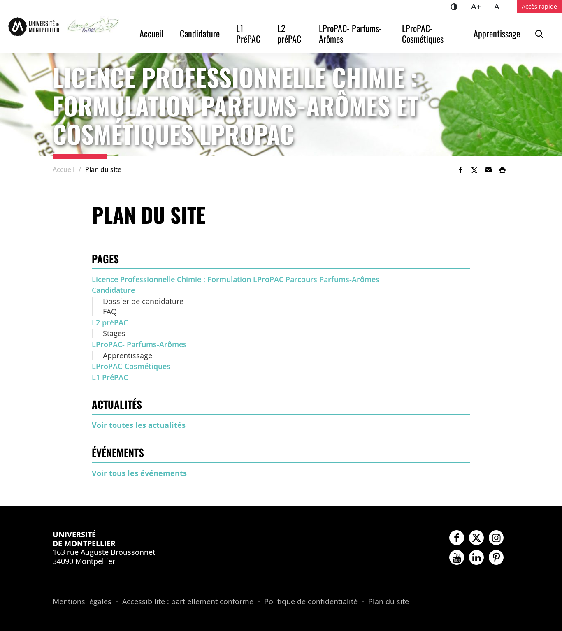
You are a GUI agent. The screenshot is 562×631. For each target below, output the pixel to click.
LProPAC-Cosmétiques (423, 33)
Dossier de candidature (143, 301)
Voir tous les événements (139, 473)
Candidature (200, 33)
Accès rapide (539, 6)
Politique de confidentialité (311, 601)
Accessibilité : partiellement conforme (187, 601)
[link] (460, 170)
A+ (479, 6)
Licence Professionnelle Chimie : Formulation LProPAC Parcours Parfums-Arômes (235, 279)
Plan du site (388, 601)
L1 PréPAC (248, 33)
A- (501, 6)
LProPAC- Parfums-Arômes (350, 33)
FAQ (110, 311)
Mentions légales (82, 601)
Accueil (151, 33)
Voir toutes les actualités (139, 425)
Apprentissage (497, 33)
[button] (488, 170)
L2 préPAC (289, 33)
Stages (114, 333)
